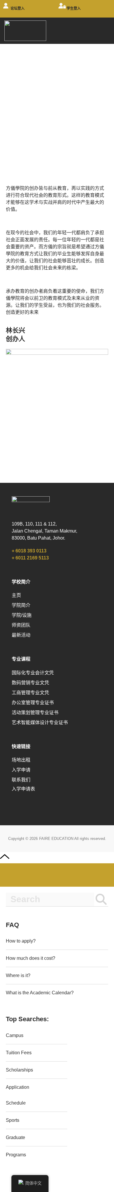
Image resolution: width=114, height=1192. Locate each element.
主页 (16, 595)
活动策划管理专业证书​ (35, 712)
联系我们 (21, 779)
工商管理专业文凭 (30, 692)
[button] (105, 30)
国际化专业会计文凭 (33, 672)
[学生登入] (62, 9)
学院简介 (21, 605)
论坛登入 (18, 8)
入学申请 (21, 769)
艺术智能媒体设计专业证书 (40, 722)
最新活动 (21, 635)
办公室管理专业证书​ (33, 702)
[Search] (101, 899)
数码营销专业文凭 (30, 682)
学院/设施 (22, 615)
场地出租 (21, 759)
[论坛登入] (6, 9)
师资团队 (21, 625)
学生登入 (74, 8)
